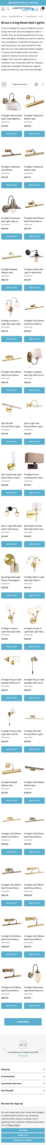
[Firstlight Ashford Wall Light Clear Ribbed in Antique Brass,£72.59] (11, 101)
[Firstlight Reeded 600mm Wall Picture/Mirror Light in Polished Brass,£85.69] (11, 255)
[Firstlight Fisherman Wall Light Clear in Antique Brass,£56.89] (11, 204)
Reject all (23, 1135)
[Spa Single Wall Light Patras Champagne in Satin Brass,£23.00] (11, 563)
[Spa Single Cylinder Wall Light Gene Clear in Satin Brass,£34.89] (34, 512)
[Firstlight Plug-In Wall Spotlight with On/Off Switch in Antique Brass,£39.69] (34, 665)
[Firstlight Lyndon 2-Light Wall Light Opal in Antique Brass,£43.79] (11, 306)
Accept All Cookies (23, 1140)
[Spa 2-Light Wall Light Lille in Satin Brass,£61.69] (11, 512)
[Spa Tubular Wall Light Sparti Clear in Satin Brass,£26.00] (11, 460)
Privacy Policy (13, 1125)
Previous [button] (4, 1049)
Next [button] (42, 1049)
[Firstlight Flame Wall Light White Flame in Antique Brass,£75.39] (34, 973)
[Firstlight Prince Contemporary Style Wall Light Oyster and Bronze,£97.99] (34, 460)
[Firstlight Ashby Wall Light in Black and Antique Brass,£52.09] (34, 255)
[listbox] (20, 84)
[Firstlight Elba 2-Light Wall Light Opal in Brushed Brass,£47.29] (34, 563)
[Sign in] (36, 9)
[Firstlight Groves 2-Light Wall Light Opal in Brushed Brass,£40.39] (34, 614)
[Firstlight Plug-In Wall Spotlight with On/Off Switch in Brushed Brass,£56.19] (11, 665)
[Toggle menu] (3, 9)
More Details (23, 1056)
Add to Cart (11, 134)
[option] (23, 1048)
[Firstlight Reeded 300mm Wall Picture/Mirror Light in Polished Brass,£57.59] (11, 768)
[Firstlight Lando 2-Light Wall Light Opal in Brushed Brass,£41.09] (11, 614)
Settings (23, 1130)
